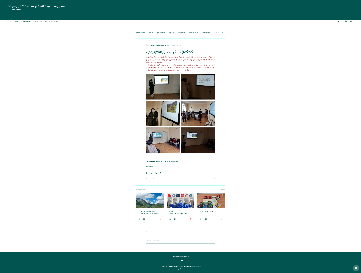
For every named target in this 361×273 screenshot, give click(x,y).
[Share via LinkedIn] (156, 173)
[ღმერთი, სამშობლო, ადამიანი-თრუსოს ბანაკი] (150, 200)
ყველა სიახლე (140, 32)
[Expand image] (163, 87)
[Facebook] (339, 21)
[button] (222, 33)
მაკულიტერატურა (207, 211)
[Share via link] (160, 173)
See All (223, 189)
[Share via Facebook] (147, 173)
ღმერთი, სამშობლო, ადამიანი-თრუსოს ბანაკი (149, 212)
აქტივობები (181, 32)
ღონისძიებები (193, 32)
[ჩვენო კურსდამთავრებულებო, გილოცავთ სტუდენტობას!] (180, 200)
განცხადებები (206, 32)
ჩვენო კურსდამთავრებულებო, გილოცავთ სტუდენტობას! (179, 212)
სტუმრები (171, 32)
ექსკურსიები (161, 32)
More (215, 32)
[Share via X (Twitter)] (151, 173)
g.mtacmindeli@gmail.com (181, 256)
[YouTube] (341, 21)
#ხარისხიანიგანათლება (154, 161)
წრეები (151, 32)
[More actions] (214, 46)
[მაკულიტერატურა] (211, 200)
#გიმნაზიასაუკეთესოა (171, 161)
